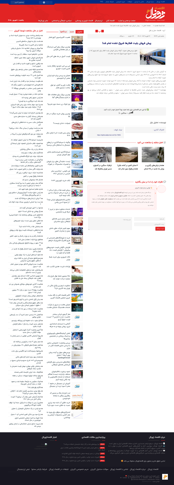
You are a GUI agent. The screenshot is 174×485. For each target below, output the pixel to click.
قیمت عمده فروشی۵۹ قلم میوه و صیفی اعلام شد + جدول (26, 265)
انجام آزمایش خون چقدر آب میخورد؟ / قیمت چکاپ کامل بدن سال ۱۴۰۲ (26, 398)
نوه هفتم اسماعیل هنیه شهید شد (30, 189)
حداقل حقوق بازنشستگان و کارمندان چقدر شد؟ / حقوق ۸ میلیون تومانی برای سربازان (25, 304)
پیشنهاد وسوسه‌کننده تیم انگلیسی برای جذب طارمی (26, 352)
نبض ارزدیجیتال (23, 469)
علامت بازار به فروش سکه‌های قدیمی (28, 41)
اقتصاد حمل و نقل (155, 30)
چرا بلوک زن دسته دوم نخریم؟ (58, 104)
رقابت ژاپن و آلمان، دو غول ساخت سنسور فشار (60, 86)
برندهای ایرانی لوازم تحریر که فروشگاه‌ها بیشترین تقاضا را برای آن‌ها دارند (83, 449)
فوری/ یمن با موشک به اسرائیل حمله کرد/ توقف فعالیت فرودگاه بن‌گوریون (25, 404)
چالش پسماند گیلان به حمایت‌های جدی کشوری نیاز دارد (27, 117)
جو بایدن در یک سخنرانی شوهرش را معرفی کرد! (26, 409)
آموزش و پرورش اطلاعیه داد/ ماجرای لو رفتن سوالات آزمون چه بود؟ (26, 49)
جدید (72, 31)
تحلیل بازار (154, 122)
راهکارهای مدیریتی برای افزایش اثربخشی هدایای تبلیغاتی (58, 363)
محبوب (79, 31)
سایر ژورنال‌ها (43, 20)
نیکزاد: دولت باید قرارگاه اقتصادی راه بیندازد (26, 156)
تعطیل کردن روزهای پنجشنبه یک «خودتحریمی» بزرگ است (25, 216)
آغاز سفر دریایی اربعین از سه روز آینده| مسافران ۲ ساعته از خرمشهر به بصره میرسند (25, 184)
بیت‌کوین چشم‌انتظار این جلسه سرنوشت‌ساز (26, 166)
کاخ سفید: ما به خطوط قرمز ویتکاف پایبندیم (26, 320)
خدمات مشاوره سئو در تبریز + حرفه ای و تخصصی (59, 210)
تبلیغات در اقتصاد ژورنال (59, 469)
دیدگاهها (63, 31)
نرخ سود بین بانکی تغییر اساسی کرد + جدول (26, 414)
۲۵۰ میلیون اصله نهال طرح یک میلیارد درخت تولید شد (59, 277)
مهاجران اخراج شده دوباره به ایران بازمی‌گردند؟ (25, 113)
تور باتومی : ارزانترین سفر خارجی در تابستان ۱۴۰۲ (60, 172)
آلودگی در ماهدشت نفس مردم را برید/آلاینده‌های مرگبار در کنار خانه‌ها (28, 161)
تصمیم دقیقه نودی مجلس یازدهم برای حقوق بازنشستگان (26, 70)
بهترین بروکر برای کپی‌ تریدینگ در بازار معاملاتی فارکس (58, 48)
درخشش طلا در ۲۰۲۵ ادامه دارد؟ (30, 227)
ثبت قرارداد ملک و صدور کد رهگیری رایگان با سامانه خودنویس (60, 396)
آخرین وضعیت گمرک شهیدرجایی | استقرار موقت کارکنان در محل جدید (27, 331)
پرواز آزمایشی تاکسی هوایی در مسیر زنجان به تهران (25, 337)
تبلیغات (130, 2)
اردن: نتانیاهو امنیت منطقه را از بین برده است (25, 54)
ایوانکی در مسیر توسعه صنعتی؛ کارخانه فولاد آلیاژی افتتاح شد (83, 453)
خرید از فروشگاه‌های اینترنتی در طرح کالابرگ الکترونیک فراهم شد (58, 240)
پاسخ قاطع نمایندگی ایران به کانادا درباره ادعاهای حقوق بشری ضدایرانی (27, 259)
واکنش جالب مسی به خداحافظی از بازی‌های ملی (26, 123)
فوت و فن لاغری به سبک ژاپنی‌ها (30, 45)
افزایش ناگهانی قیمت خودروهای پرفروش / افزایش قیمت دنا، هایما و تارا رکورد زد (58, 250)
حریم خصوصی (120, 2)
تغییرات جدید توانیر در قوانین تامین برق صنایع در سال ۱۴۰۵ (83, 457)
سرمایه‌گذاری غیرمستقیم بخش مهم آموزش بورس (58, 153)
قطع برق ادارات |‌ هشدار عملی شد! (29, 239)
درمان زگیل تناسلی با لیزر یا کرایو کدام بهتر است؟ (25, 299)
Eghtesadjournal (147, 481)
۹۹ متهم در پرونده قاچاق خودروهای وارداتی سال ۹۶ (25, 244)
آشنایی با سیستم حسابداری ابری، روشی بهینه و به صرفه (60, 325)
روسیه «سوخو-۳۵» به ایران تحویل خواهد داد (26, 140)
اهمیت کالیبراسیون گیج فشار (59, 37)
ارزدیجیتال (98, 20)
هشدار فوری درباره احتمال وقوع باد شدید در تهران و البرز (26, 250)
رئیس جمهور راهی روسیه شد (31, 98)
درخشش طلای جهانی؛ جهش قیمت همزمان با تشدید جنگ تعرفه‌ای (25, 367)
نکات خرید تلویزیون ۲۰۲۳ (60, 180)
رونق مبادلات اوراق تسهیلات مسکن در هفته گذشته (26, 377)
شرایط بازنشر (110, 2)
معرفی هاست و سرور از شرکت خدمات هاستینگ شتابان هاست (58, 306)
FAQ (101, 2)
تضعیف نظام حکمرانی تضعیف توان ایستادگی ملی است (25, 144)
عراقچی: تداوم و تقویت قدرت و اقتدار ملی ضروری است (27, 65)
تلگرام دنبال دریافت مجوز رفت (31, 153)
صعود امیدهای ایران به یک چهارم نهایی (28, 255)
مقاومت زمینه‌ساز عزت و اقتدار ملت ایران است (25, 81)
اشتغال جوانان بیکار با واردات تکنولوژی (28, 296)
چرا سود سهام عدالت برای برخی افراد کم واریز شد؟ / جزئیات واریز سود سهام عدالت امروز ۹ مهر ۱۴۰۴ (27, 107)
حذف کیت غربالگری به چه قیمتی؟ (29, 101)
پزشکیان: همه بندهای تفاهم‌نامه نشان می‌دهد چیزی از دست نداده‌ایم (25, 271)
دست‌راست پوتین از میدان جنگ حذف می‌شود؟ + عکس (25, 129)
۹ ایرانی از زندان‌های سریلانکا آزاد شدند (28, 198)
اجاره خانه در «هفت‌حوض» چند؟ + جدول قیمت (25, 94)
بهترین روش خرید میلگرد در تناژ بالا (58, 115)
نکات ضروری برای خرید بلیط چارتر (59, 258)
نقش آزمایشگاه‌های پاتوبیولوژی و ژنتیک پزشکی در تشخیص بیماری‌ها (58, 336)
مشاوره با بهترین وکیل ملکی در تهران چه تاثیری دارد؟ (59, 287)
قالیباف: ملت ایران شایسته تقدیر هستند (27, 372)
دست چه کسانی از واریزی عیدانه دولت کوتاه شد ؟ (25, 203)
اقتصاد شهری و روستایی (84, 20)
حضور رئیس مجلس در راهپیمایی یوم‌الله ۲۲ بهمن (26, 89)
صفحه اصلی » (146, 25)
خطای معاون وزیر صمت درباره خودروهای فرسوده (27, 222)
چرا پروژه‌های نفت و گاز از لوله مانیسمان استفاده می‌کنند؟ (84, 444)
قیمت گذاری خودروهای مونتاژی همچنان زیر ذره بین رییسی (25, 285)
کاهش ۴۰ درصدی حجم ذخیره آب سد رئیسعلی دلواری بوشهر (25, 316)
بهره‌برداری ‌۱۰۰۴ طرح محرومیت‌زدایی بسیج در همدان (25, 361)
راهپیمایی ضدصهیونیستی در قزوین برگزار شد (26, 85)
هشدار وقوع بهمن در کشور (32, 176)
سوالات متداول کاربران (99, 469)
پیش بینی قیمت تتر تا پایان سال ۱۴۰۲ (58, 134)
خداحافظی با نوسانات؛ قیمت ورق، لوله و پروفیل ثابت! (25, 231)
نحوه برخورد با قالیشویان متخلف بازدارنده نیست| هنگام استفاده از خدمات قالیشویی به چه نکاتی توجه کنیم (59, 375)
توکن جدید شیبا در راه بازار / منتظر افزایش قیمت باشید (27, 325)
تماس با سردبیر (139, 2)
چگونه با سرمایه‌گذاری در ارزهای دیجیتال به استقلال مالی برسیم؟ (58, 143)
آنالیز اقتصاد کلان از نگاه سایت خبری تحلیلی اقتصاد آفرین (59, 296)
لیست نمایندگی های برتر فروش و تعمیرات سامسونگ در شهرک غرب (58, 164)
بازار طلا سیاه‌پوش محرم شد (31, 180)
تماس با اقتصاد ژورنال (119, 469)
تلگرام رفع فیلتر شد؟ (34, 387)
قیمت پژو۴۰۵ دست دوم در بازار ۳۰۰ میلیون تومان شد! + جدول (26, 291)
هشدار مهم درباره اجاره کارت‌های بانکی (28, 357)
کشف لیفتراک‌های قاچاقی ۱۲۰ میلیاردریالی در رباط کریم (26, 346)
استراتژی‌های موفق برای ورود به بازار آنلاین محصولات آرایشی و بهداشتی (58, 415)
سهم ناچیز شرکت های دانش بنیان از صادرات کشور (59, 229)
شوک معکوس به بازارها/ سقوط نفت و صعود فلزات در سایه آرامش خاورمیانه (26, 382)
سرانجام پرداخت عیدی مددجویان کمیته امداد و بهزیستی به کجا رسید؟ (25, 36)
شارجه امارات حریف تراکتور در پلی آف (28, 173)
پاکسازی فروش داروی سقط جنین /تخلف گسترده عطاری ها (27, 59)
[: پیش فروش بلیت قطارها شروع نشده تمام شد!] (90, 31)
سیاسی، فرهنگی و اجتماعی (62, 20)
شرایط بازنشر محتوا (39, 469)
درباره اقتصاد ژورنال (138, 469)
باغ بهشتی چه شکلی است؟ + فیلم (29, 211)
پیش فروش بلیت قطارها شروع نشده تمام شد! (126, 43)
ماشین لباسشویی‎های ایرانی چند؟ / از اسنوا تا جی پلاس (58, 201)
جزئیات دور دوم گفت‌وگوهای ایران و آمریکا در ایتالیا (25, 135)
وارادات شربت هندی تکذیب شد (58, 266)
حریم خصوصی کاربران (79, 469)
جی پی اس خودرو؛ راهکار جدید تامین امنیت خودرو (58, 67)
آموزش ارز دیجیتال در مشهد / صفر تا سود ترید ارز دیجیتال (59, 385)
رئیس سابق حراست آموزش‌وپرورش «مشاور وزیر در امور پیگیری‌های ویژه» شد (25, 194)
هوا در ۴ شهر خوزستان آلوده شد (30, 208)
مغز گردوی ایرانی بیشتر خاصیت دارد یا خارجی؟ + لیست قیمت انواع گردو (58, 317)
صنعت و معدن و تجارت (126, 20)
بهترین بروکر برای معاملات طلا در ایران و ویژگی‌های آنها (59, 96)
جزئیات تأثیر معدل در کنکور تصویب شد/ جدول (25, 169)
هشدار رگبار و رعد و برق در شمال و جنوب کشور (25, 236)
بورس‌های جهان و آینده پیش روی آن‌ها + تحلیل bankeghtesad (59, 355)
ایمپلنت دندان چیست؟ (61, 123)
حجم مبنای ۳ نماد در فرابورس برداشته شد (27, 342)
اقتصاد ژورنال (161, 2)
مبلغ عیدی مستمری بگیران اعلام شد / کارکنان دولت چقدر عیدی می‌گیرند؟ (25, 392)
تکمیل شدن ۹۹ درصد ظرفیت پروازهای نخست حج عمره (25, 76)
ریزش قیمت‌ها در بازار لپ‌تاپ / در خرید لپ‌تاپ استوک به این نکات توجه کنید (58, 193)
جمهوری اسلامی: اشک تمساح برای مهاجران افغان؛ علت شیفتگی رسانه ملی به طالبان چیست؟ (27, 278)
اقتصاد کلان (110, 20)
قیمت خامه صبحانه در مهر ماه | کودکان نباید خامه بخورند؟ (26, 310)
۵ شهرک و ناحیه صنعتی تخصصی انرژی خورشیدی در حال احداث (28, 419)
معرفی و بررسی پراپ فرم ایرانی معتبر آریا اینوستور (58, 77)
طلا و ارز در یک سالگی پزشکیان (30, 149)
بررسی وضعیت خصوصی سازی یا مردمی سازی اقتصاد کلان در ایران (58, 345)
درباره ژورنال (150, 2)
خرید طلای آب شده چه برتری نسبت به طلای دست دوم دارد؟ (58, 404)
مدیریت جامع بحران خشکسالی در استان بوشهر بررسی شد (25, 425)
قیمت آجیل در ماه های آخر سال (58, 56)
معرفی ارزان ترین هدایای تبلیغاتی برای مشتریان (61, 220)
